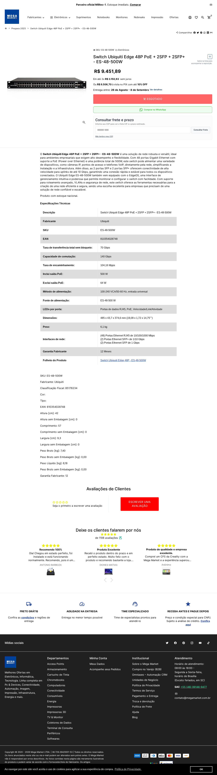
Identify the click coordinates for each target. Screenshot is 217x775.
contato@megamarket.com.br (192, 695)
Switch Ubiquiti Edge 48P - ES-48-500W (123, 360)
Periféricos (53, 733)
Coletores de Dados (59, 722)
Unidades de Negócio (145, 679)
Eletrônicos (122, 50)
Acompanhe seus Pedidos (105, 669)
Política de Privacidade (146, 685)
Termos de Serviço (143, 690)
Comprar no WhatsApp (155, 109)
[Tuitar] (198, 32)
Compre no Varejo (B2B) (147, 669)
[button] (106, 580)
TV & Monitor (55, 717)
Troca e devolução (143, 701)
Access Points (55, 663)
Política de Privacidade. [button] (128, 769)
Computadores (56, 685)
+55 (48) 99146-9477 (194, 686)
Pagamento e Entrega (145, 696)
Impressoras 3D (56, 712)
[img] (108, 534)
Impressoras (54, 706)
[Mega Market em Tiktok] (208, 643)
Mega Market (37, 752)
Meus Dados (97, 663)
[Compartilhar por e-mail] (211, 32)
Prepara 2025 (18, 28)
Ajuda (135, 712)
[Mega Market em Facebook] (175, 643)
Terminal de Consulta (60, 728)
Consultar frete (201, 130)
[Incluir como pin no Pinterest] (201, 32)
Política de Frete (142, 706)
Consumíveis (54, 696)
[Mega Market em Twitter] (167, 643)
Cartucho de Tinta (58, 674)
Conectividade (56, 690)
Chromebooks (55, 679)
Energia (51, 701)
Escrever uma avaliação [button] (140, 504)
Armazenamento (57, 669)
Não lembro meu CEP (104, 136)
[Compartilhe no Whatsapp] (204, 32)
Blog (135, 717)
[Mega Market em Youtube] (200, 643)
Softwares (53, 738)
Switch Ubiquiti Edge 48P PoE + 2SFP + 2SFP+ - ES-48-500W (63, 28)
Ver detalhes (156, 89)
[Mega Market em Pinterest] (183, 643)
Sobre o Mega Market (145, 663)
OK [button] (201, 769)
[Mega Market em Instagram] (192, 643)
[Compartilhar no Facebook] (194, 32)
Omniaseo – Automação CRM (149, 674)
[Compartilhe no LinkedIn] (208, 32)
